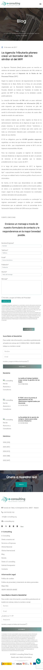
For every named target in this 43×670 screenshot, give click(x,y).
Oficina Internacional (8, 550)
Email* (4, 257)
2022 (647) (6, 460)
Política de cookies (8, 578)
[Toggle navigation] (40, 4)
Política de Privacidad (23, 298)
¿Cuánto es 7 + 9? (8, 616)
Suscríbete (22, 366)
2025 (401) (6, 447)
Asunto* (4, 272)
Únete (21, 484)
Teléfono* (5, 250)
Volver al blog (28, 329)
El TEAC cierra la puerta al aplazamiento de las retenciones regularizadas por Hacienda (29, 400)
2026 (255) (6, 442)
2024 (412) (6, 451)
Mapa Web (5, 586)
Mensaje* (5, 279)
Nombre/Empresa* (8, 243)
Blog (23, 31)
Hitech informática (25, 657)
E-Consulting (6, 536)
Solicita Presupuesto (8, 565)
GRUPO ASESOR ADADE (9, 590)
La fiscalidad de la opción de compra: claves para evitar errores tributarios (28, 419)
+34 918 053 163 (8, 512)
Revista (4, 558)
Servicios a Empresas (9, 543)
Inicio (17, 31)
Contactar (6, 301)
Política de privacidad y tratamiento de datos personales (20, 582)
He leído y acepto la (15, 361)
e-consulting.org (8, 521)
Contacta (5, 569)
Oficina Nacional (7, 547)
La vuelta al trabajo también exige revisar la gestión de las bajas (29, 380)
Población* (5, 265)
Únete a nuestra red (8, 539)
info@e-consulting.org (9, 517)
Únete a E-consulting (8, 562)
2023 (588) (6, 456)
